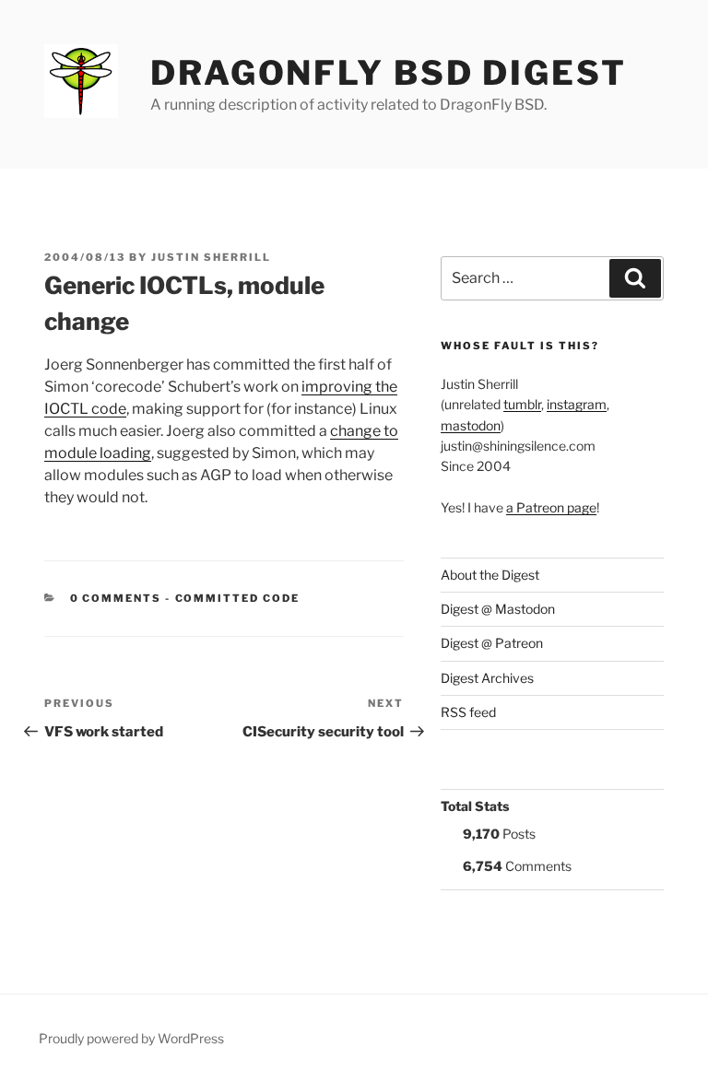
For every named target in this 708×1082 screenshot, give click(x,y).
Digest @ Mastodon (498, 609)
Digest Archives (487, 678)
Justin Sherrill (211, 257)
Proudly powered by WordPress (131, 1038)
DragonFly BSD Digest (388, 73)
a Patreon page (551, 507)
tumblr (522, 404)
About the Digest (490, 574)
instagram (577, 404)
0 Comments (116, 598)
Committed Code (238, 598)
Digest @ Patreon (492, 643)
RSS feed (468, 712)
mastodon (471, 425)
